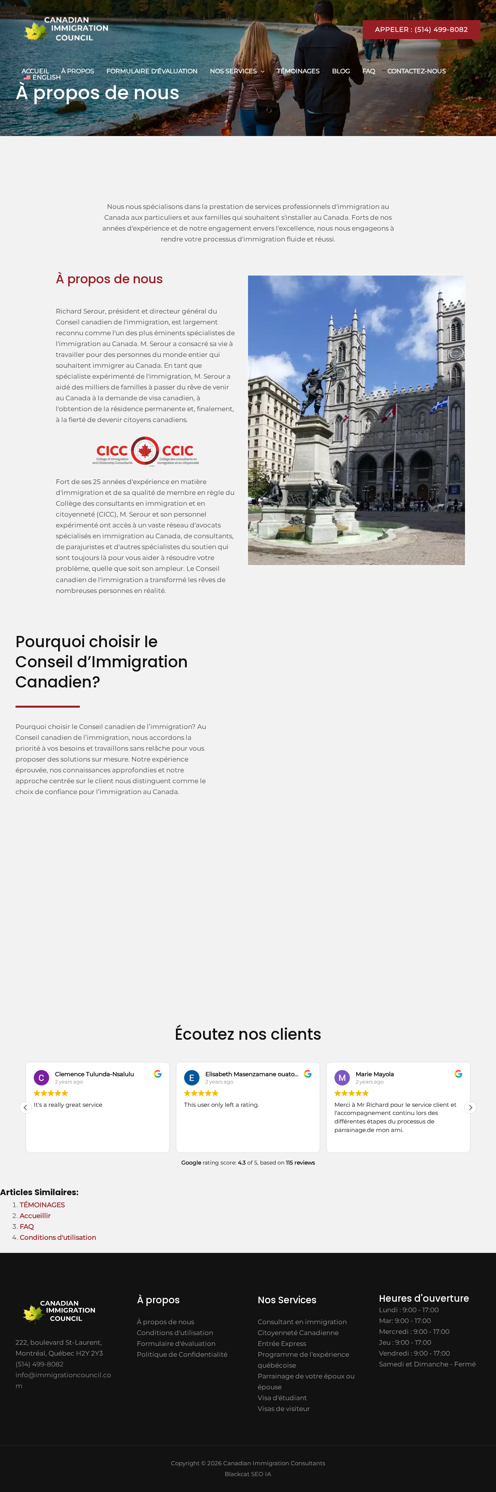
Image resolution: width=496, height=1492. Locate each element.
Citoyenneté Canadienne (298, 1333)
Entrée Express (282, 1343)
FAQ (368, 71)
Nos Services (233, 71)
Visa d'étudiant (282, 1398)
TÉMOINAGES (298, 71)
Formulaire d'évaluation (152, 71)
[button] (418, 29)
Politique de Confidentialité (182, 1354)
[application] (261, 71)
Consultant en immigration (302, 1322)
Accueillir (35, 1216)
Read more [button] (349, 1141)
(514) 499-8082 (40, 1364)
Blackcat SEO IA (248, 1474)
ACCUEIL (35, 71)
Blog (341, 71)
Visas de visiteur (284, 1409)
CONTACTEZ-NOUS (417, 71)
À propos (77, 71)
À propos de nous (165, 1322)
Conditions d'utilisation (58, 1237)
